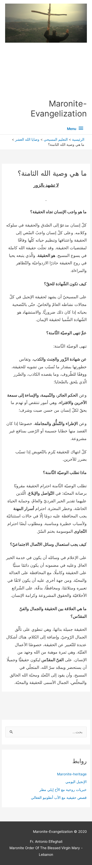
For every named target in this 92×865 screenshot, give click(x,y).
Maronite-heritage (72, 774)
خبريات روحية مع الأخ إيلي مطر (63, 790)
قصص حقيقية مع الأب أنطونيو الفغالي (59, 798)
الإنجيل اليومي (76, 782)
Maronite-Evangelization (59, 108)
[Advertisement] (46, 70)
